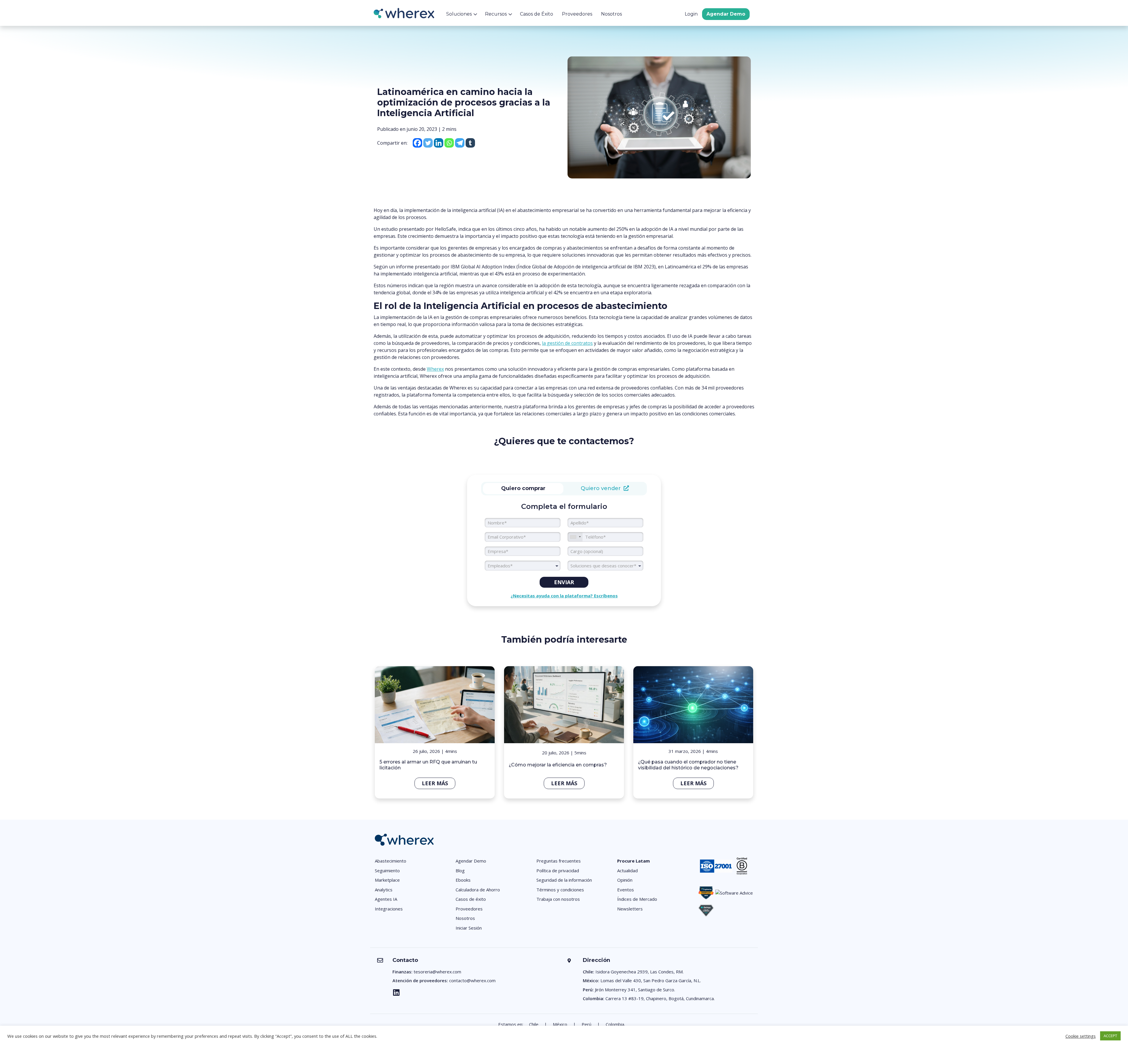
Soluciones (459, 14)
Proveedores (577, 14)
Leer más (435, 783)
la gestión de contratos (567, 343)
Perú (586, 1024)
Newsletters (630, 909)
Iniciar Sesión (469, 928)
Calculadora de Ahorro (478, 890)
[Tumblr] (470, 143)
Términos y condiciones (560, 890)
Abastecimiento (390, 861)
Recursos (496, 14)
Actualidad (627, 870)
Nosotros (611, 14)
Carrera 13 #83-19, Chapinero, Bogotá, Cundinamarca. (660, 998)
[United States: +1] (575, 537)
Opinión (624, 880)
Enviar (564, 582)
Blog (460, 870)
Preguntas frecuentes (558, 861)
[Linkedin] (438, 143)
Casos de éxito (471, 899)
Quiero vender (602, 488)
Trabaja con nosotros (558, 899)
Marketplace (387, 880)
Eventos (625, 890)
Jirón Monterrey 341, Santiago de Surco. (635, 989)
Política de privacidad (557, 870)
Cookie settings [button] (1080, 1036)
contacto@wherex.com (472, 980)
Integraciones (389, 909)
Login (691, 14)
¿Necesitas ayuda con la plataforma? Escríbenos (564, 596)
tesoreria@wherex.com (437, 972)
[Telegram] (459, 143)
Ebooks (463, 880)
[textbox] (522, 566)
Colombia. (615, 1024)
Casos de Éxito (536, 14)
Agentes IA (386, 899)
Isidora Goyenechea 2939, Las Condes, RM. (639, 972)
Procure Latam (633, 861)
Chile (533, 1024)
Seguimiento (387, 870)
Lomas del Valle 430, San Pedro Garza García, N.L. (650, 980)
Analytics (383, 890)
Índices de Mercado (637, 899)
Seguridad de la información (564, 880)
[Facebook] (417, 143)
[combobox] (522, 566)
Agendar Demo (725, 14)
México (560, 1024)
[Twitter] (428, 143)
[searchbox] (605, 566)
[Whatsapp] (449, 143)
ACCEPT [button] (1110, 1035)
